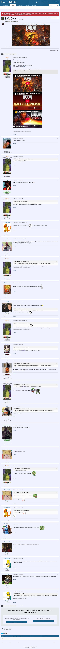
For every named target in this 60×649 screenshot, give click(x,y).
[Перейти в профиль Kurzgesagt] (7, 454)
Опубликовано (18, 57)
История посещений (54, 50)
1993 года (23, 350)
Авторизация (47, 17)
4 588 (7, 569)
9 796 (7, 535)
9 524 (7, 233)
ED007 (24, 384)
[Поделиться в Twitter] (2, 633)
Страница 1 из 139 (20, 54)
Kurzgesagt (25, 468)
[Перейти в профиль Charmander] (7, 227)
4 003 (7, 295)
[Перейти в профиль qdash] (7, 368)
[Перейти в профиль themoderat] (7, 547)
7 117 (7, 460)
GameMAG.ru (5, 5)
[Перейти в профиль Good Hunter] (7, 529)
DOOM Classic (20, 24)
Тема (28, 645)
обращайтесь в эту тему (44, 13)
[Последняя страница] (15, 54)
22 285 (7, 252)
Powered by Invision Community (30, 647)
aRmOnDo (25, 593)
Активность (20, 5)
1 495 (7, 356)
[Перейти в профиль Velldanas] (7, 246)
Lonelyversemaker (26, 158)
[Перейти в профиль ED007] (7, 349)
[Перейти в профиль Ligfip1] (7, 411)
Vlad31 (24, 308)
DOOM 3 (25, 24)
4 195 (7, 75)
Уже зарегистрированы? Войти (44, 2)
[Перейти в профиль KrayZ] (7, 185)
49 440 (7, 313)
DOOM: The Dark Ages (41, 24)
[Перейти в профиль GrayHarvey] (7, 289)
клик (24, 66)
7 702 (7, 553)
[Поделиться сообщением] (57, 57)
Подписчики (53, 17)
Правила (27, 5)
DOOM (28, 24)
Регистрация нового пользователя (16, 622)
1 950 (7, 586)
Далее (13, 54)
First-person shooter (21, 19)
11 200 (7, 193)
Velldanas (24, 261)
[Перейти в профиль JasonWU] (7, 307)
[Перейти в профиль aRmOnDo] (7, 579)
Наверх (15, 134)
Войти (43, 620)
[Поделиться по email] (6, 633)
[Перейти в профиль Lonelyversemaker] (7, 143)
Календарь (34, 5)
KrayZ (24, 201)
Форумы (12, 5)
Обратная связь (34, 645)
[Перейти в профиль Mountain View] (3, 24)
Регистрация (55, 1)
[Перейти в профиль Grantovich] (7, 563)
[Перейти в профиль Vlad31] (2, 18)
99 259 (7, 441)
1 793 (7, 150)
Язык (24, 645)
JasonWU (24, 323)
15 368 (7, 418)
